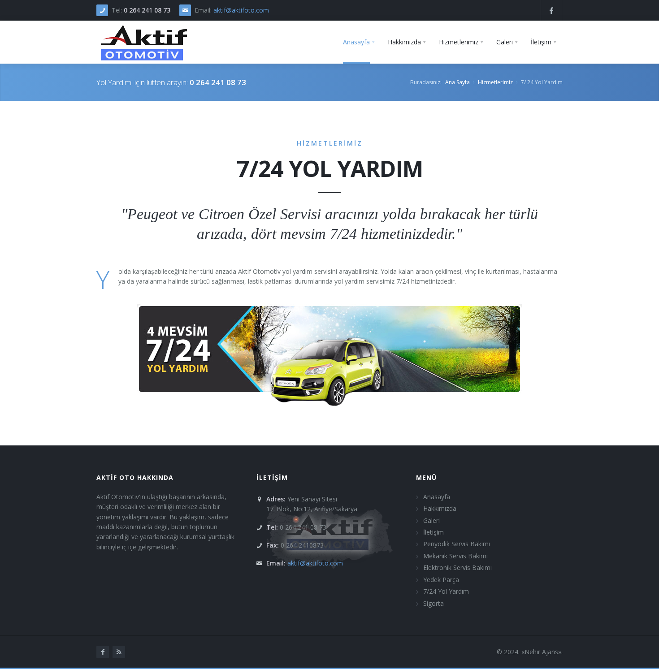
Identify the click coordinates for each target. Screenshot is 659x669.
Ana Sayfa (457, 82)
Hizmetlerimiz (495, 82)
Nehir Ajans (541, 651)
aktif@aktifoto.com (241, 10)
